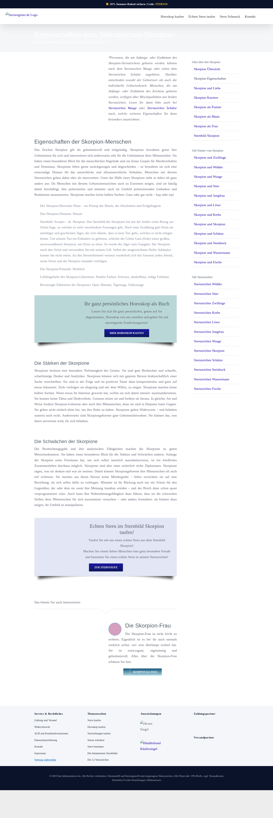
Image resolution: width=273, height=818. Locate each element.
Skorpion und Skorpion (209, 224)
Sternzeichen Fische (207, 389)
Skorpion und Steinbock (210, 243)
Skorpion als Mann (207, 116)
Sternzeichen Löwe (207, 322)
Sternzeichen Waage (122, 108)
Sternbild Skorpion (206, 135)
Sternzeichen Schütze (162, 108)
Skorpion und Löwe (207, 205)
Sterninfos (117, 780)
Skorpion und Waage (208, 176)
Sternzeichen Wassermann (211, 379)
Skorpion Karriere (206, 97)
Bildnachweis (154, 780)
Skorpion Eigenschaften (210, 78)
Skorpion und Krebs (207, 215)
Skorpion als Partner (207, 107)
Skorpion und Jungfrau (209, 195)
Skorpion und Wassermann (212, 253)
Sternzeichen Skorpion (209, 351)
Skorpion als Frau (206, 126)
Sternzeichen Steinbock (209, 369)
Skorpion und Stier (206, 186)
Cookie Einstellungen (135, 780)
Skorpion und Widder (208, 167)
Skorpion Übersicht (207, 69)
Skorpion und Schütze (209, 233)
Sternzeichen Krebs (207, 312)
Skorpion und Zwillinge (210, 157)
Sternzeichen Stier (206, 294)
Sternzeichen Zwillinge (209, 303)
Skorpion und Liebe (207, 88)
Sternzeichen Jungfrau (209, 332)
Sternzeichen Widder (208, 284)
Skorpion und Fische (208, 262)
